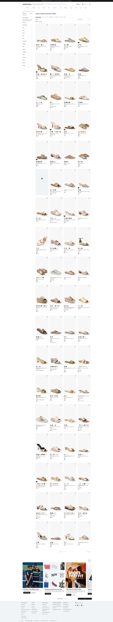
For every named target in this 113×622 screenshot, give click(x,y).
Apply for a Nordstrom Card (57, 606)
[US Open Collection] (33, 575)
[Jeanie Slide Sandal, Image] (42, 63)
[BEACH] (80, 131)
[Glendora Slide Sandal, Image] (56, 295)
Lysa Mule (67, 163)
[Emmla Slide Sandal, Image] (42, 120)
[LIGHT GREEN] (43, 44)
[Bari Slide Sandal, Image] (42, 207)
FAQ (22, 614)
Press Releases (65, 607)
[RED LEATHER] (66, 305)
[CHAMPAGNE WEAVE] (78, 74)
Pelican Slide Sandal (40, 279)
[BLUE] (53, 395)
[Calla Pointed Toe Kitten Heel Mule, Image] (84, 179)
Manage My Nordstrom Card (57, 609)
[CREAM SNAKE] (57, 305)
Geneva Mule (55, 75)
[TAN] (58, 305)
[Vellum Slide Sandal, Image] (70, 91)
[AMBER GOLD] (36, 74)
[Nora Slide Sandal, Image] (70, 414)
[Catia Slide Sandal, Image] (84, 502)
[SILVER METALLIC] (66, 454)
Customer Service (24, 602)
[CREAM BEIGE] (38, 102)
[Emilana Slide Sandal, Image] (56, 179)
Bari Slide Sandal (40, 219)
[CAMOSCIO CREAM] (57, 248)
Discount (24, 62)
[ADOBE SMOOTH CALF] (44, 513)
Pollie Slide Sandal (54, 249)
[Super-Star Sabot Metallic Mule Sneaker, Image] (42, 414)
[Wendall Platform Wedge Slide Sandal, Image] (70, 295)
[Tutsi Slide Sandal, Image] (56, 443)
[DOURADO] (50, 483)
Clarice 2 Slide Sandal (55, 163)
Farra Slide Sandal (83, 338)
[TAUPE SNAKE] (52, 454)
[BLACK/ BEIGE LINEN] (83, 425)
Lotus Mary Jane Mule (54, 338)
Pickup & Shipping (25, 17)
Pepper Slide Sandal (83, 218)
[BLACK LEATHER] (57, 131)
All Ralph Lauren (33, 592)
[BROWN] (41, 305)
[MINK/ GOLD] (64, 161)
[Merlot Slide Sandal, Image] (56, 355)
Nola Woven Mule (69, 75)
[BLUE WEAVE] (81, 454)
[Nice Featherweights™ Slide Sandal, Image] (84, 414)
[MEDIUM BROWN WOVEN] (52, 395)
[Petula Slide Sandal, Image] (42, 33)
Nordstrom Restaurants (45, 612)
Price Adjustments (24, 611)
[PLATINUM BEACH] (36, 277)
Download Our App (80, 602)
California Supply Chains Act (44, 620)
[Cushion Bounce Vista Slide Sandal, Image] (84, 355)
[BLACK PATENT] (67, 218)
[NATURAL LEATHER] (53, 218)
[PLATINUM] (41, 277)
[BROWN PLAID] (57, 74)
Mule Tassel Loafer (41, 163)
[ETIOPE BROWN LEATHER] (66, 248)
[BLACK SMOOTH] (81, 248)
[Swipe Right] (89, 561)
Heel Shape (24, 51)
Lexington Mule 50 (69, 219)
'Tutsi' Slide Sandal (68, 249)
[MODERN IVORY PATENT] (39, 74)
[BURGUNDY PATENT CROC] (44, 454)
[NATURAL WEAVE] (83, 454)
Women (34, 7)
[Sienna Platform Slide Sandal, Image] (42, 295)
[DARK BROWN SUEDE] (60, 131)
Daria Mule (68, 46)
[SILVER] (41, 483)
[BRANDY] (69, 74)
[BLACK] (41, 44)
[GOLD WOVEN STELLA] (50, 102)
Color (23, 30)
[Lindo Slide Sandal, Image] (70, 326)
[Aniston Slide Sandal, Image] (84, 443)
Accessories (55, 7)
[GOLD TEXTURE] (78, 454)
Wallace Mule (82, 75)
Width (23, 54)
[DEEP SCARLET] (44, 74)
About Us (33, 602)
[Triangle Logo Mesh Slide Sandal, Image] (42, 531)
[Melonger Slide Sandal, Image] (42, 385)
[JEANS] (39, 305)
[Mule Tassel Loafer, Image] (42, 150)
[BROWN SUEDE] (66, 102)
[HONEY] (55, 74)
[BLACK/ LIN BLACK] (38, 248)
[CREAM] (66, 542)
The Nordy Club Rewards (56, 604)
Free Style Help (44, 606)
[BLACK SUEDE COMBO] (39, 395)
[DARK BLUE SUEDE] (72, 513)
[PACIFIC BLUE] (52, 305)
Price (23, 38)
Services (86, 7)
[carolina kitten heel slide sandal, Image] (84, 385)
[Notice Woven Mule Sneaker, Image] (56, 91)
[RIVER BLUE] (66, 218)
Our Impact (33, 607)
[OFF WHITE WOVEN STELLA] (52, 102)
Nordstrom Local (44, 613)
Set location (24, 22)
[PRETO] (53, 483)
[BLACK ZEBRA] (67, 513)
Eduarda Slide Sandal (54, 485)
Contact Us (23, 604)
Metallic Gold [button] (25, 14)
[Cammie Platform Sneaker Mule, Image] (56, 266)
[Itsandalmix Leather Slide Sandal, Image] (70, 120)
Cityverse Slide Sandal (68, 543)
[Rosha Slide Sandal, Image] (56, 120)
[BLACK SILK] (84, 483)
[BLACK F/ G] (52, 425)
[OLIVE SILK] (83, 483)
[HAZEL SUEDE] (41, 454)
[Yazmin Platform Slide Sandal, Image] (56, 414)
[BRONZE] (67, 102)
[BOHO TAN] (39, 513)
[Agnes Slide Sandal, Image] (70, 266)
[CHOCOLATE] (80, 74)
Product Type (25, 24)
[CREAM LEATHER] (81, 483)
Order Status (23, 606)
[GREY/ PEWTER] (67, 161)
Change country (23, 617)
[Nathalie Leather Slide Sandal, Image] (70, 179)
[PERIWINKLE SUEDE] (55, 131)
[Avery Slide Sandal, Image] (42, 443)
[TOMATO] (83, 131)
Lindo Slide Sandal (69, 338)
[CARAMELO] (80, 513)
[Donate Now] (76, 575)
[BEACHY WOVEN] (83, 366)
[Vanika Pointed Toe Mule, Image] (84, 91)
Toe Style (24, 43)
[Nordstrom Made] (54, 575)
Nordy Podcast (34, 612)
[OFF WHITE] (52, 483)
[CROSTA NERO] (55, 248)
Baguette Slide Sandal (82, 277)
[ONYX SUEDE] (52, 131)
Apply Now (70, 0)
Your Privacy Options (28, 620)
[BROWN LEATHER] (67, 305)
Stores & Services (45, 602)
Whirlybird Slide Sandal (68, 397)
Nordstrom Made (48, 593)
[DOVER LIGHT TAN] (39, 102)
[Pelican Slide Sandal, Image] (42, 266)
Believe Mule (39, 103)
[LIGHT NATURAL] (53, 161)
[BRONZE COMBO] (38, 395)
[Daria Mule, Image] (70, 33)
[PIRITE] (36, 542)
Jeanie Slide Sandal (41, 75)
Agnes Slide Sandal (68, 277)
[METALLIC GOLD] (50, 395)
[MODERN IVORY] (67, 74)
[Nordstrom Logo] (27, 4)
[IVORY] (53, 305)
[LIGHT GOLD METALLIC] (50, 218)
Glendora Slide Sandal (54, 307)
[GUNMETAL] (57, 366)
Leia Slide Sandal (54, 397)
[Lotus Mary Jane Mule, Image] (56, 326)
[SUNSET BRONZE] (84, 366)
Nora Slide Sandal (69, 426)
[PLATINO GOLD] (36, 102)
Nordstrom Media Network (67, 609)
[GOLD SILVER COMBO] (78, 44)
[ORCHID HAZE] (39, 483)
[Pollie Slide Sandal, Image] (56, 237)
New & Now (27, 7)
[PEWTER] (80, 305)
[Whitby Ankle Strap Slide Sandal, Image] (84, 237)
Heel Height (24, 41)
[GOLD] (36, 44)
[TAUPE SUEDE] (55, 218)
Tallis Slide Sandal (40, 338)
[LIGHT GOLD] (64, 218)
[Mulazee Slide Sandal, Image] (42, 237)
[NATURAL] (67, 248)
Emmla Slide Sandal (41, 133)
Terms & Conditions (36, 620)
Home (71, 7)
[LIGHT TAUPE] (53, 74)
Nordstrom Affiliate (66, 611)
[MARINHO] (57, 483)
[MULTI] (43, 305)
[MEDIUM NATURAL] (55, 395)
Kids (60, 7)
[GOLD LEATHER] (36, 218)
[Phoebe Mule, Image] (84, 150)
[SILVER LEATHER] (86, 483)
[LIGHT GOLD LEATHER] (50, 131)
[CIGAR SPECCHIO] (38, 513)
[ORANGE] (38, 305)
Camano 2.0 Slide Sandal (83, 307)
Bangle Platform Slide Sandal (69, 514)
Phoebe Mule (81, 163)
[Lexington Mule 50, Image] (70, 207)
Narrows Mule (83, 46)
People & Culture (34, 609)
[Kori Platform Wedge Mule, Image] (56, 207)
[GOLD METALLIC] (64, 305)
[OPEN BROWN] (66, 131)
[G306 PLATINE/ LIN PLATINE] (36, 248)
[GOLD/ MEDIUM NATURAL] (50, 161)
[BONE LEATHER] (53, 131)
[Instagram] (75, 605)
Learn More (73, 594)
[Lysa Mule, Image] (70, 150)
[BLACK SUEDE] (67, 44)
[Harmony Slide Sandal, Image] (70, 355)
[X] (79, 605)
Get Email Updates (34, 611)
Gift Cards (90, 593)
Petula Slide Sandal (41, 46)
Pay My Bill (54, 607)
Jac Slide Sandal (54, 543)
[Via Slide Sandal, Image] (42, 472)
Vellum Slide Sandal (69, 103)
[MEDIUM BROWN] (38, 44)
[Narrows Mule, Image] (84, 33)
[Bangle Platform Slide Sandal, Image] (70, 502)
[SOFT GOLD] (50, 366)
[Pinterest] (77, 605)
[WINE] (38, 454)
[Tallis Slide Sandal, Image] (42, 326)
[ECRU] (86, 425)
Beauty (44, 7)
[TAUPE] (87, 425)
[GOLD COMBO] (36, 395)
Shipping (22, 607)
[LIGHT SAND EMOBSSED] (46, 74)
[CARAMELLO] (39, 131)
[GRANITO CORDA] (50, 248)
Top (90, 604)
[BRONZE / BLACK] (39, 277)
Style (23, 46)
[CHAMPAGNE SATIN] (67, 454)
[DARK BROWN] (41, 161)
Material (24, 49)
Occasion (24, 57)
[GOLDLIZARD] (36, 454)
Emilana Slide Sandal (55, 191)
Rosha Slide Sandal (54, 133)
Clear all (31, 13)
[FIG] (58, 74)
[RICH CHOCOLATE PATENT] (38, 74)
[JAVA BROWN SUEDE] (41, 74)
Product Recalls (23, 616)
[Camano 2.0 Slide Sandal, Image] (84, 295)
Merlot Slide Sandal (54, 368)
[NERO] (38, 542)
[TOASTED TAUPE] (55, 44)
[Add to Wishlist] (47, 25)
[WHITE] (39, 44)
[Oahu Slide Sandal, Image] (84, 472)
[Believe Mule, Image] (42, 91)
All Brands (33, 604)
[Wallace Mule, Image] (84, 63)
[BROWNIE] (53, 44)
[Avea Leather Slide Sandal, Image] (84, 531)
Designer (65, 7)
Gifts (76, 7)
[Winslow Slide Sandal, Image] (42, 355)
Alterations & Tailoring (45, 607)
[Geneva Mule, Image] (56, 63)
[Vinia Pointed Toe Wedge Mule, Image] (56, 33)
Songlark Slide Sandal (82, 133)
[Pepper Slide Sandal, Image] (84, 207)
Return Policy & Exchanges (25, 609)
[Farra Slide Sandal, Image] (84, 326)
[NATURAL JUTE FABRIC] (74, 513)
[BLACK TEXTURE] (80, 454)
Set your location (39, 21)
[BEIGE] (46, 454)
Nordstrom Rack (65, 604)
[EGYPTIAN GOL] (50, 44)
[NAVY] (39, 161)
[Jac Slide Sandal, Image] (56, 531)
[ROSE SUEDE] (52, 248)
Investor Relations (66, 606)
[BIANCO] (43, 131)
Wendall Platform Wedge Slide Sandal (69, 308)
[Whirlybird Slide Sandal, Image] (70, 385)
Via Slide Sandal (41, 485)
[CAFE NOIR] (55, 366)
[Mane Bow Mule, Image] (56, 502)
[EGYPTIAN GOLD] (78, 102)
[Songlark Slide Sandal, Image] (84, 120)
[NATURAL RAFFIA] (80, 248)
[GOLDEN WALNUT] (38, 131)
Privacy (22, 620)
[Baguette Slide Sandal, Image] (84, 266)
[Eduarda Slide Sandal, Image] (56, 472)
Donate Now (68, 594)
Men (38, 7)
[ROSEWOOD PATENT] (69, 218)
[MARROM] (86, 513)
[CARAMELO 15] (55, 483)
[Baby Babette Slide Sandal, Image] (42, 502)
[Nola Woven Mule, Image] (70, 63)
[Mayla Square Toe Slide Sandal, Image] (70, 472)
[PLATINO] (64, 425)
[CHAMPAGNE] (50, 542)
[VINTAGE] (86, 366)
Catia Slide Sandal (82, 514)
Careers (33, 606)
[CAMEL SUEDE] (66, 44)
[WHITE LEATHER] (38, 218)
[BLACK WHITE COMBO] (80, 44)
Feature (24, 60)
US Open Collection (27, 592)
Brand (23, 33)
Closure (24, 65)
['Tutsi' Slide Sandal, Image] (70, 237)
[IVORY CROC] (52, 74)
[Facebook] (81, 605)
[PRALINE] (36, 161)
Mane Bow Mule (53, 514)
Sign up (85, 598)
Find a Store (44, 604)
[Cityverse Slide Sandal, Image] (70, 531)
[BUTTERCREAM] (53, 542)
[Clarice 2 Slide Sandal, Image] (56, 150)
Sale (80, 7)
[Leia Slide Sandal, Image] (56, 385)
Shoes (49, 7)
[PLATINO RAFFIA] (64, 44)
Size (23, 27)
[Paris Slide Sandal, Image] (70, 443)
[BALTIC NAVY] (53, 366)
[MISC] (81, 366)
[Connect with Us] (83, 605)
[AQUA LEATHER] (87, 483)
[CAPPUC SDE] (39, 454)
